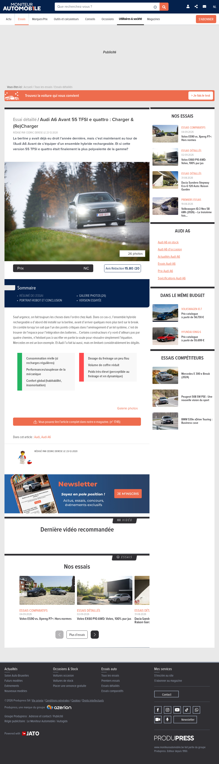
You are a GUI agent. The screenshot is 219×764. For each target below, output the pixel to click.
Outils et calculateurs (66, 19)
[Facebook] (158, 710)
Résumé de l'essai (31, 295)
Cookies (75, 700)
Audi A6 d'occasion (170, 249)
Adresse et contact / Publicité (46, 716)
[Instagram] (167, 710)
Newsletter (187, 719)
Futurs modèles (13, 680)
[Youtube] (177, 710)
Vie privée (37, 700)
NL (214, 6)
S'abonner (206, 19)
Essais (21, 19)
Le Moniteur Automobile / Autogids (47, 721)
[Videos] (158, 719)
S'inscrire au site (163, 675)
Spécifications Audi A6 (172, 278)
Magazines (153, 19)
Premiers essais (110, 680)
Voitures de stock (63, 680)
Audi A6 (46, 436)
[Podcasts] (167, 719)
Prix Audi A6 (165, 270)
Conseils (90, 19)
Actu (8, 19)
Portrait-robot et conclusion (40, 300)
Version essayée (90, 300)
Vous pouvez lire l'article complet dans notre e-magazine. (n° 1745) (79, 421)
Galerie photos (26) (92, 295)
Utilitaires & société (130, 18)
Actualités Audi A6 (169, 256)
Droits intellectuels (93, 700)
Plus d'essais (77, 634)
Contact (166, 694)
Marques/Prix (39, 19)
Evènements (11, 685)
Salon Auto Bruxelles (16, 675)
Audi (37, 436)
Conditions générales (57, 700)
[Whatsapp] (196, 710)
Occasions (108, 19)
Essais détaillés (110, 685)
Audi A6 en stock (168, 242)
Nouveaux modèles (15, 691)
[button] (95, 635)
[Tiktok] (187, 710)
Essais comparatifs (112, 691)
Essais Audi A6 (167, 263)
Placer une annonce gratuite (69, 685)
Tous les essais (110, 675)
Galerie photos (127, 408)
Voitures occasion (63, 675)
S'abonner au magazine (168, 680)
